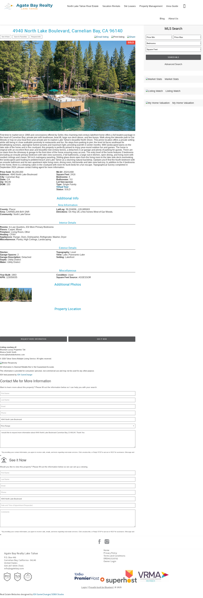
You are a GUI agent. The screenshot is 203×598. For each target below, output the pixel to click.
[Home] (21, 6)
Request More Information (33, 339)
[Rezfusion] (27, 576)
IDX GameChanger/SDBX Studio (48, 594)
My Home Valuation (183, 103)
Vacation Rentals (111, 6)
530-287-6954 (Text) (13, 565)
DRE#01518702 (111, 558)
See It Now (102, 339)
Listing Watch (172, 91)
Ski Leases (130, 6)
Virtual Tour (62, 187)
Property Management (150, 6)
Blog (162, 18)
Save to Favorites (20, 37)
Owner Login (110, 561)
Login (84, 587)
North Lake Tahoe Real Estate (82, 6)
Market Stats (171, 79)
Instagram (107, 541)
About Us (173, 18)
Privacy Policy (110, 553)
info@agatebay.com (14, 568)
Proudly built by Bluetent (101, 587)
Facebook (99, 541)
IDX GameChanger (24, 375)
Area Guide (172, 6)
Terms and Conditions (114, 555)
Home (106, 550)
